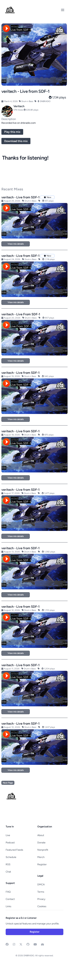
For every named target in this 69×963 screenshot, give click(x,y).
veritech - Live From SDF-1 (20, 314)
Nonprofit (42, 849)
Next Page (8, 783)
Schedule (11, 857)
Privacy (41, 899)
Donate (41, 842)
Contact (10, 899)
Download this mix (16, 141)
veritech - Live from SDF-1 (20, 197)
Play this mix (12, 131)
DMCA (41, 884)
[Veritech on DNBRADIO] (7, 111)
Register (42, 864)
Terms (40, 891)
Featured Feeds (14, 849)
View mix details (16, 244)
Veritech (18, 106)
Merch (41, 857)
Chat (8, 871)
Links (8, 906)
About (40, 835)
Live (8, 835)
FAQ (8, 891)
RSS (8, 864)
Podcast (10, 842)
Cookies (41, 906)
